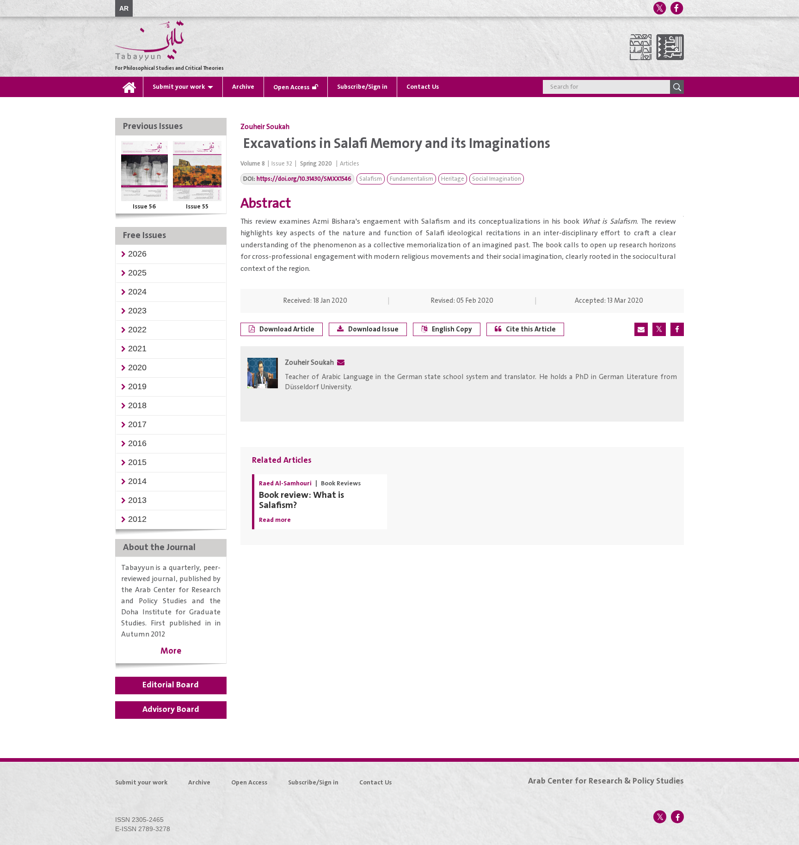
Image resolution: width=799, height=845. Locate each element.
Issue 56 (144, 206)
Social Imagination (496, 179)
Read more (275, 520)
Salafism (370, 179)
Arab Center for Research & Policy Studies (606, 781)
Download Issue (373, 329)
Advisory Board (170, 709)
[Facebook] (676, 8)
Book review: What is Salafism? (301, 500)
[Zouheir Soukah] (262, 385)
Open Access (291, 87)
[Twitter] (659, 8)
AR (124, 8)
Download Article (286, 329)
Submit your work (179, 87)
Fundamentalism (411, 179)
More (170, 651)
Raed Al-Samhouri (285, 483)
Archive (243, 87)
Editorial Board (170, 685)
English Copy (452, 329)
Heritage (452, 179)
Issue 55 (197, 206)
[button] (137, 253)
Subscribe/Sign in (362, 87)
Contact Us (422, 87)
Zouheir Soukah (264, 127)
